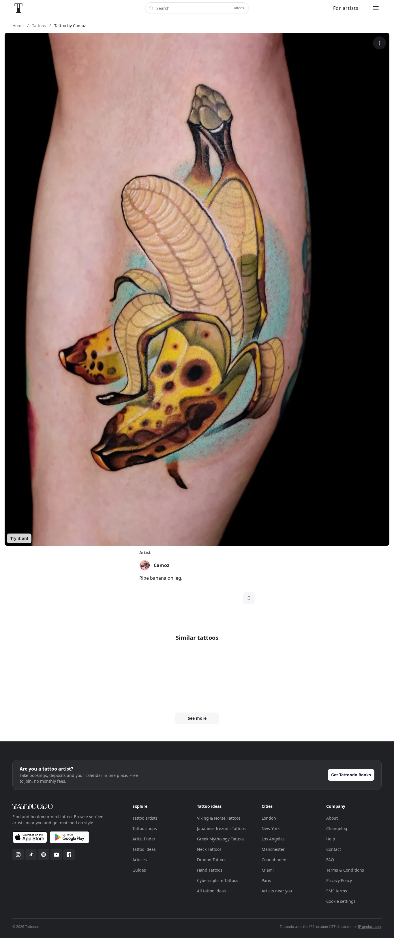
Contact (333, 849)
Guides (139, 870)
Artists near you (277, 891)
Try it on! (19, 538)
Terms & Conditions (345, 870)
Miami (268, 870)
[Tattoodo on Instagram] (18, 854)
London (269, 818)
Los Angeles (273, 839)
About (332, 818)
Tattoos (238, 7)
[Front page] (18, 8)
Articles (139, 859)
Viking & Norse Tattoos (219, 818)
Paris (266, 880)
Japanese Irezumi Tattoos (221, 828)
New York (270, 828)
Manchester (273, 849)
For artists (346, 8)
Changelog (336, 828)
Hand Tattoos (209, 870)
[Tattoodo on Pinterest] (43, 854)
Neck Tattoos (209, 849)
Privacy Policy (339, 880)
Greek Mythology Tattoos (221, 839)
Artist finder (143, 839)
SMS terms (336, 891)
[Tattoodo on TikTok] (31, 854)
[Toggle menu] (376, 8)
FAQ (330, 859)
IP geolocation (369, 926)
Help (330, 839)
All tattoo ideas (211, 891)
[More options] (379, 42)
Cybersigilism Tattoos (217, 880)
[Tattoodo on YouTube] (56, 854)
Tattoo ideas (144, 849)
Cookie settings (341, 901)
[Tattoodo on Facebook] (69, 854)
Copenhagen (274, 859)
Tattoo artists (144, 818)
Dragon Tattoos (211, 859)
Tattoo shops (144, 828)
